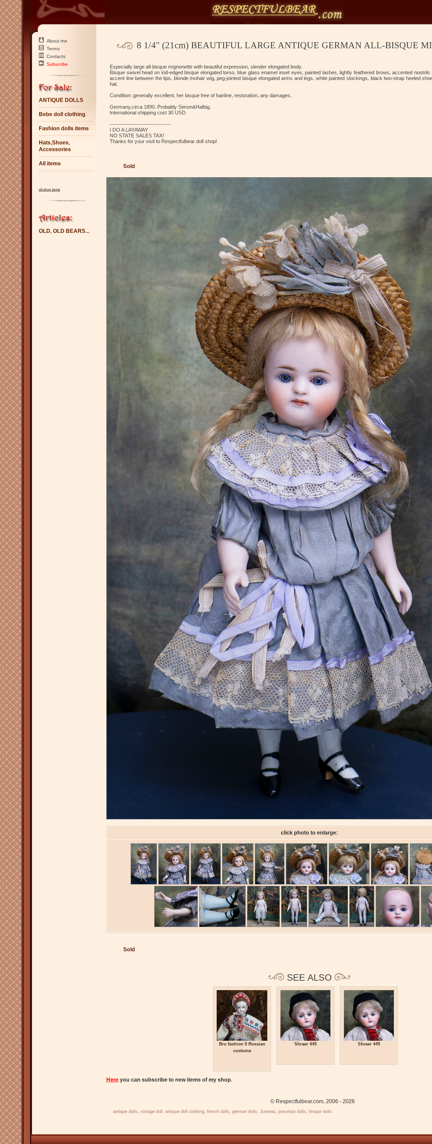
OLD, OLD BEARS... (64, 231)
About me (57, 41)
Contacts (56, 56)
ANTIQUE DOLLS (61, 100)
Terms (53, 48)
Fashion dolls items (64, 128)
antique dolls (125, 1111)
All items (50, 163)
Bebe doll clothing (62, 114)
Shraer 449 (305, 1043)
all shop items (49, 189)
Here (112, 1080)
